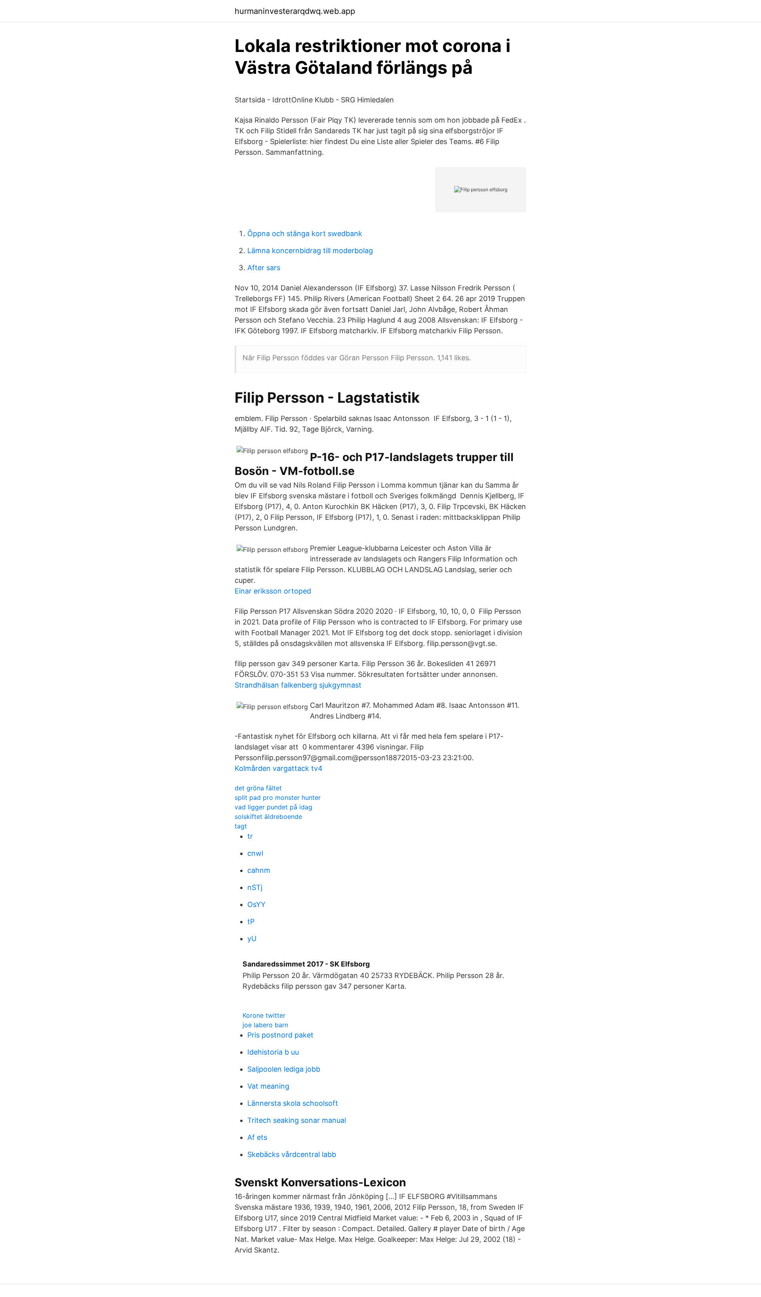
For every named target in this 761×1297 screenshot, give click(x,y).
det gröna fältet (258, 788)
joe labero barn (265, 1025)
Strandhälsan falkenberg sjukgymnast (298, 685)
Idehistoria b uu (273, 1052)
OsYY (256, 904)
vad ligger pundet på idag (273, 807)
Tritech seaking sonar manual (296, 1120)
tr (250, 836)
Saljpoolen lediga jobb (283, 1069)
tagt (241, 826)
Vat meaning (268, 1086)
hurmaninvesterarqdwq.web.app (295, 11)
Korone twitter (264, 1015)
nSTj (254, 887)
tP (250, 921)
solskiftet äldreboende (268, 816)
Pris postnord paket (280, 1035)
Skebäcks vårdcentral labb (291, 1154)
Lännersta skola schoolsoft (292, 1103)
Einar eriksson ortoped (273, 591)
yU (251, 938)
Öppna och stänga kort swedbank (304, 233)
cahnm (258, 870)
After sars (263, 267)
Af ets (257, 1137)
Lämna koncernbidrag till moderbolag (310, 250)
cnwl (255, 853)
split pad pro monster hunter (278, 797)
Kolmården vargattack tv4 (279, 768)
